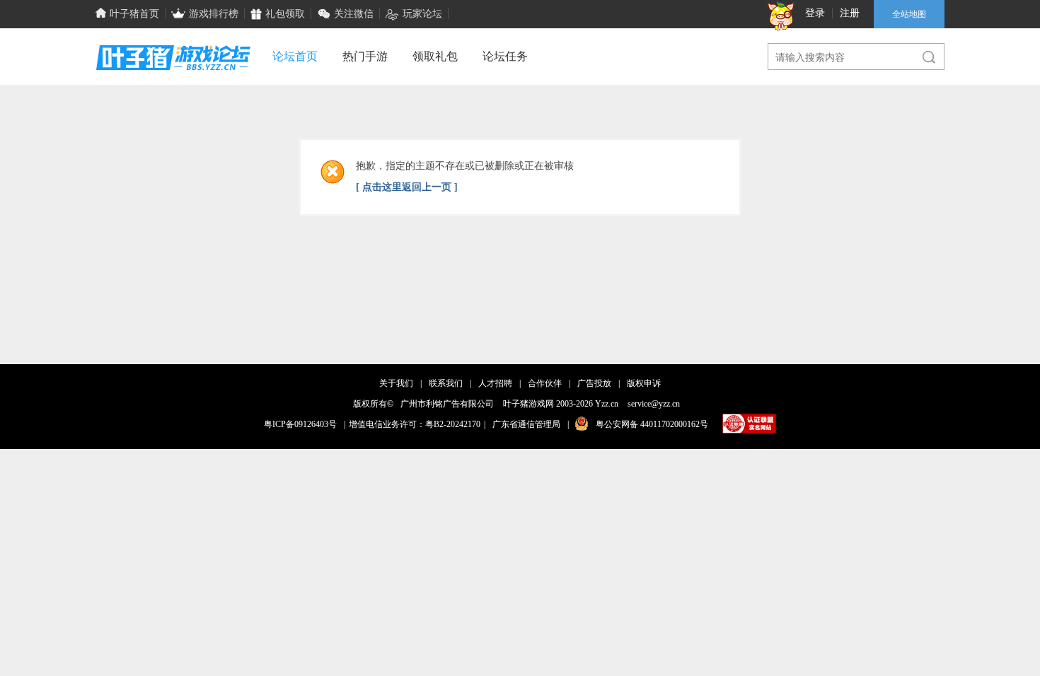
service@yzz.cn (654, 404)
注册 (850, 13)
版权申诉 (644, 383)
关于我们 (396, 383)
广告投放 (594, 383)
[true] (922, 57)
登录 (815, 13)
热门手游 (365, 56)
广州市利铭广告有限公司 (447, 404)
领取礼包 (435, 56)
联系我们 (446, 383)
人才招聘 (495, 383)
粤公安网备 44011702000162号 (652, 424)
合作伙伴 (545, 383)
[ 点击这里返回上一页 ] (407, 187)
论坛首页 (295, 56)
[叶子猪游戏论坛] (173, 82)
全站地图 (909, 14)
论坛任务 (505, 56)
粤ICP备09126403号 (300, 424)
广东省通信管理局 (526, 424)
